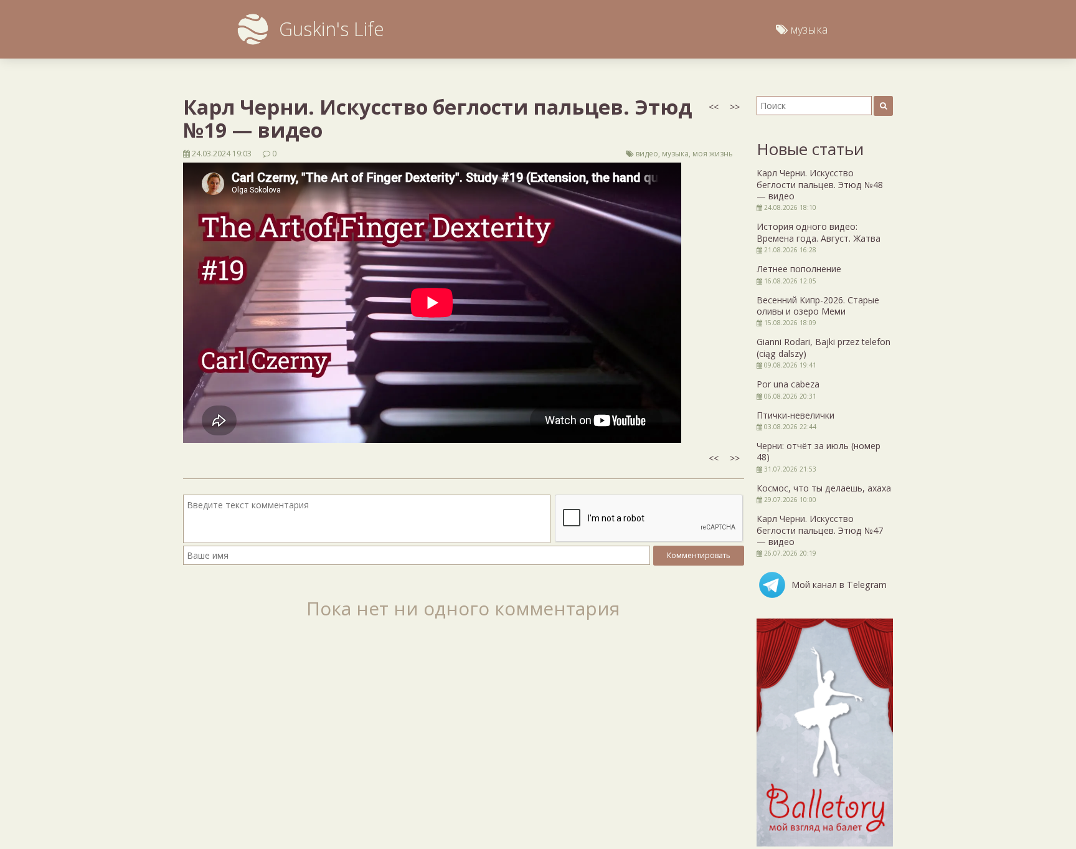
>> (735, 107)
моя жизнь (712, 153)
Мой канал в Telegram (839, 585)
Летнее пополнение (799, 269)
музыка (675, 153)
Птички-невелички (795, 415)
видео (647, 153)
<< (714, 107)
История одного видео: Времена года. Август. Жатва (818, 232)
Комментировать (698, 555)
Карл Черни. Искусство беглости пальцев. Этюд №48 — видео (820, 184)
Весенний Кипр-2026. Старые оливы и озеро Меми (818, 305)
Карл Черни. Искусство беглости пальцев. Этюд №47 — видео (820, 530)
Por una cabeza (788, 384)
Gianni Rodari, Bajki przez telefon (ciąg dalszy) (823, 347)
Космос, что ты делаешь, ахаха (824, 488)
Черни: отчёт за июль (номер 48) (818, 451)
